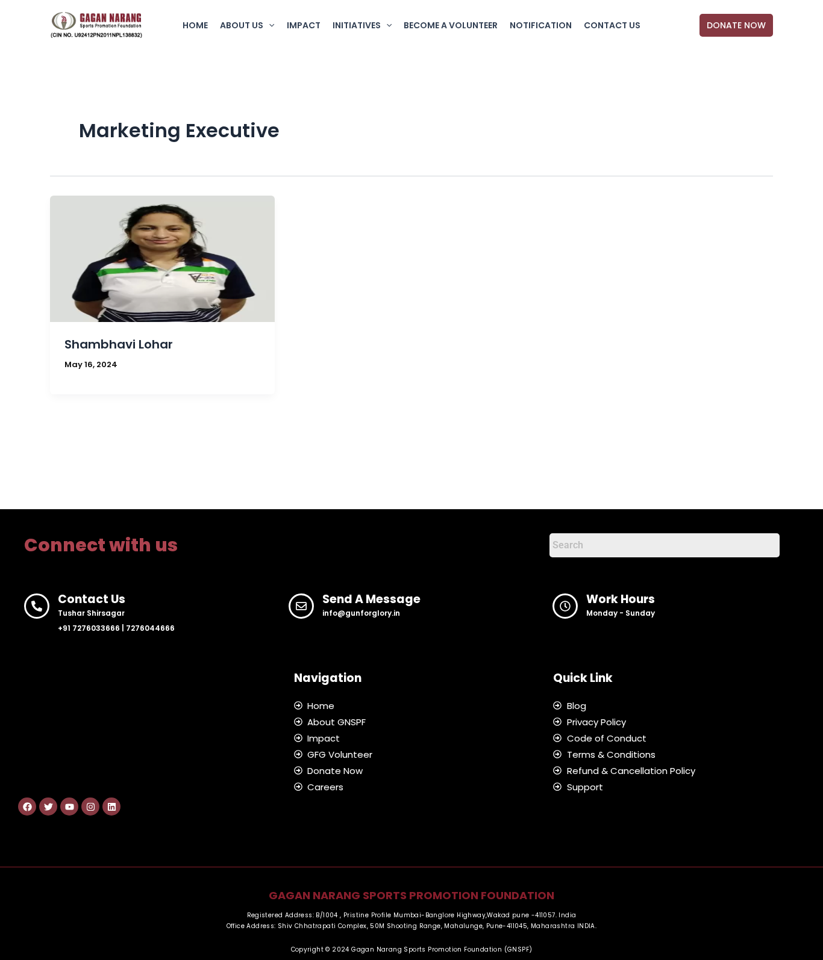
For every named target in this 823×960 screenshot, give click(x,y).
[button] (268, 25)
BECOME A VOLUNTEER (451, 25)
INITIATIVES (357, 25)
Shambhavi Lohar (118, 344)
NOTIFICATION (541, 25)
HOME (195, 25)
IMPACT (304, 25)
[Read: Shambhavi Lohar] (162, 258)
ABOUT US (241, 25)
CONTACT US (612, 25)
